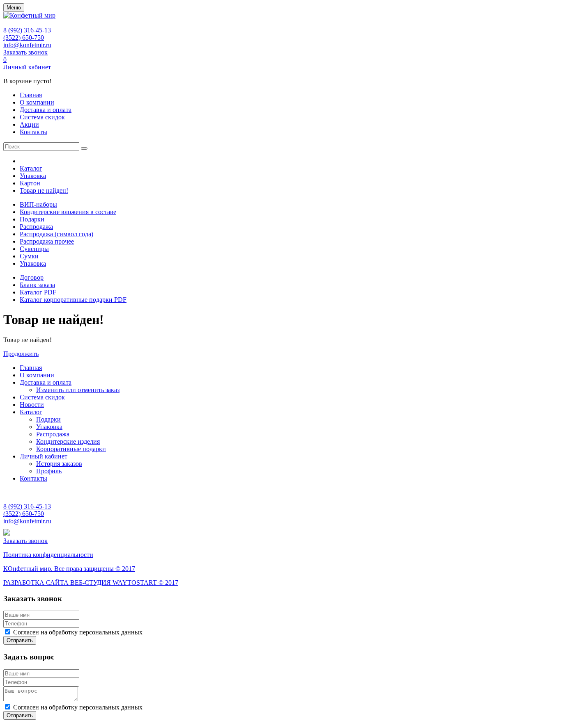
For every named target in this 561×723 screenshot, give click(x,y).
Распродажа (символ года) (56, 233)
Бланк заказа (37, 284)
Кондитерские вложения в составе (68, 211)
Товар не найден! (44, 190)
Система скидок (42, 117)
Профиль (49, 471)
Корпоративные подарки (71, 448)
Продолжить (21, 353)
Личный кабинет (27, 67)
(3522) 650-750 (23, 37)
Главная (31, 94)
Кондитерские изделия (68, 441)
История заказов (59, 463)
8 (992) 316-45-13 (27, 30)
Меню (14, 8)
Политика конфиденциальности (48, 554)
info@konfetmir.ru (27, 44)
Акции (29, 124)
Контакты (33, 131)
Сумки (29, 256)
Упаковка (33, 175)
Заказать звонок (25, 52)
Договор (32, 277)
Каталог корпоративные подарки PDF (73, 299)
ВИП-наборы (38, 204)
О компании (37, 102)
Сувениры (34, 248)
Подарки (32, 219)
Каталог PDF (38, 292)
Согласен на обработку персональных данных (78, 632)
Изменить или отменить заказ (78, 389)
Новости (32, 404)
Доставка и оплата (45, 109)
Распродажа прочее (47, 241)
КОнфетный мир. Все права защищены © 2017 (69, 568)
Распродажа (36, 226)
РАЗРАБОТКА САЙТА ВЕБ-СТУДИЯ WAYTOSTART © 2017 (90, 582)
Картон (30, 183)
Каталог (31, 168)
